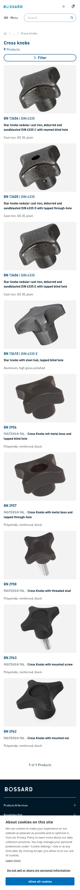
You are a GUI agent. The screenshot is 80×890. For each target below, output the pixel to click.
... (14, 33)
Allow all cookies (40, 881)
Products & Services (16, 805)
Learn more (13, 860)
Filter (42, 57)
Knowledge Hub (13, 814)
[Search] (71, 17)
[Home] (5, 33)
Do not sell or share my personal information (38, 870)
